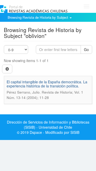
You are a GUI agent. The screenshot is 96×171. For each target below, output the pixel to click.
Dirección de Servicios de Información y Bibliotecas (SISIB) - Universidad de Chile (48, 124)
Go (86, 49)
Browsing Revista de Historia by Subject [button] (38, 17)
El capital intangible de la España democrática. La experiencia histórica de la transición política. (47, 83)
